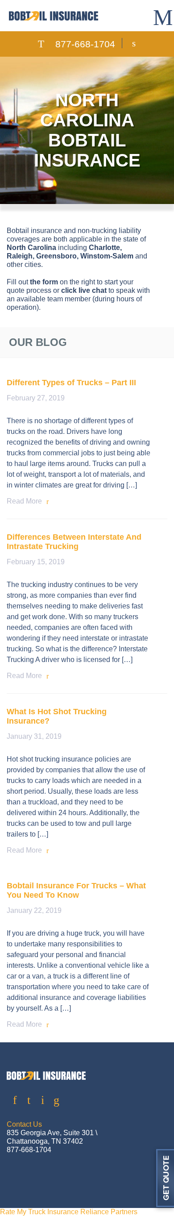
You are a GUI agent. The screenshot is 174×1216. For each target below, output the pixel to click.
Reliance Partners (108, 1212)
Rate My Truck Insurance (39, 1212)
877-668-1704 (85, 44)
